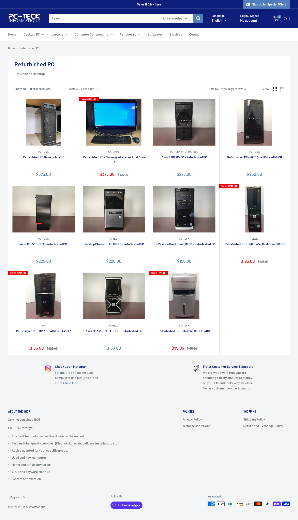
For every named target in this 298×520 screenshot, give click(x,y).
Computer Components (91, 34)
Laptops (57, 34)
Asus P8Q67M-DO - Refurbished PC (184, 157)
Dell (255, 238)
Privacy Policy (192, 419)
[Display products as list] (282, 89)
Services (176, 34)
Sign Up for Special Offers (269, 4)
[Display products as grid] (275, 89)
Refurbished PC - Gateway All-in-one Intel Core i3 (114, 159)
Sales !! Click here (149, 4)
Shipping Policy (254, 419)
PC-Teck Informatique (184, 151)
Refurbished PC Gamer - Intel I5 (43, 157)
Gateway (113, 151)
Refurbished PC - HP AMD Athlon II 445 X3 (43, 331)
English (14, 497)
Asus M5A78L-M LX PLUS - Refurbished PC (114, 331)
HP (43, 325)
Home (12, 34)
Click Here (70, 383)
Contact (194, 34)
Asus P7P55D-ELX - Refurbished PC (43, 244)
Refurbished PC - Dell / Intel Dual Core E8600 (254, 244)
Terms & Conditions (196, 426)
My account (248, 20)
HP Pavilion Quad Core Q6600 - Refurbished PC (184, 244)
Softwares (155, 34)
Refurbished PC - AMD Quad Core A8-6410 (254, 157)
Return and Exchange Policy (263, 426)
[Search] (198, 18)
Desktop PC (32, 34)
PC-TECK (43, 151)
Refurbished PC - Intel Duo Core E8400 (184, 331)
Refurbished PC (30, 48)
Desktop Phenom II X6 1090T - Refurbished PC (114, 244)
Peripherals (128, 34)
